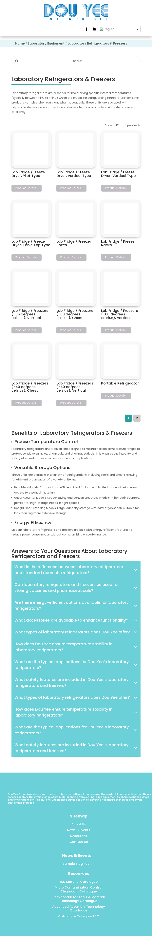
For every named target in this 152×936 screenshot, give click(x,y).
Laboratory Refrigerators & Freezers (97, 43)
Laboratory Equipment (46, 43)
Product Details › (26, 188)
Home (20, 43)
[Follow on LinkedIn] (94, 29)
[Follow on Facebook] (86, 29)
